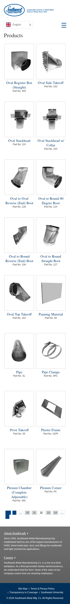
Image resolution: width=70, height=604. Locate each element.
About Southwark (15, 533)
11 (34, 512)
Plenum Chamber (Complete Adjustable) (19, 492)
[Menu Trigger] (64, 25)
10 (27, 512)
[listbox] (18, 25)
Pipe (19, 372)
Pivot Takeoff (19, 429)
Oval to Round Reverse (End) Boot (19, 258)
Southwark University (52, 592)
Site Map (22, 588)
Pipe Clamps (51, 372)
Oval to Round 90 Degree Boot (50, 200)
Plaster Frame (50, 429)
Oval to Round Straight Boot (50, 258)
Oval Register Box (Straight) (19, 84)
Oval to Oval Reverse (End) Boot (19, 200)
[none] (18, 25)
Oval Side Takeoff (51, 82)
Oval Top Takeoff (19, 314)
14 (55, 512)
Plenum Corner (50, 487)
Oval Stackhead (19, 140)
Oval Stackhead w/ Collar (51, 142)
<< (7, 512)
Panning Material (51, 314)
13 (48, 512)
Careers (8, 557)
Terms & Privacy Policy (42, 588)
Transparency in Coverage (24, 592)
